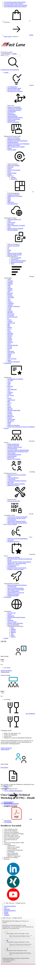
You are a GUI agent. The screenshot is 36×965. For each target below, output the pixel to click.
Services (6, 428)
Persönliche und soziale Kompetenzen (17, 140)
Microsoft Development (17, 262)
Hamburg (13, 630)
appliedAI (10, 284)
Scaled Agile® (11, 419)
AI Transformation (12, 86)
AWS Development (16, 257)
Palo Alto (9, 415)
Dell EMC (10, 312)
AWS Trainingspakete (13, 591)
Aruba (9, 287)
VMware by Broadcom (13, 361)
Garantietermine (11, 111)
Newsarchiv (10, 540)
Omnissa (9, 340)
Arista (9, 285)
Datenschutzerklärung (10, 910)
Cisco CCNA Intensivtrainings (15, 588)
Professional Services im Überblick (16, 474)
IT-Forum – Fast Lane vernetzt (15, 569)
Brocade (9, 294)
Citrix (8, 300)
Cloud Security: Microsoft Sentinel (16, 521)
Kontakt (14, 53)
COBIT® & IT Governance (14, 196)
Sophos (9, 354)
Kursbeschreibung (9, 802)
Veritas (9, 360)
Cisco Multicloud (11, 389)
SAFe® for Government (13, 170)
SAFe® (9, 168)
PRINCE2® (10, 202)
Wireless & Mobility (12, 230)
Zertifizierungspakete (13, 595)
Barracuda (10, 293)
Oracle (9, 343)
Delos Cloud (10, 314)
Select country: (8, 36)
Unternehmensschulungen (14, 110)
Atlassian (13, 177)
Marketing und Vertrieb (13, 145)
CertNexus (10, 296)
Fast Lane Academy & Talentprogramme (18, 450)
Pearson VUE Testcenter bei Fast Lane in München (21, 426)
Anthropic (10, 282)
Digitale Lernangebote (13, 122)
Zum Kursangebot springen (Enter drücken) (15, 5)
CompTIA (10, 305)
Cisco (8, 299)
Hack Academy (11, 453)
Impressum (7, 909)
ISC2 (8, 330)
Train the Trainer (11, 149)
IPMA (9, 197)
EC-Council (10, 315)
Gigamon (9, 321)
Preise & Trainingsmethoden (11, 803)
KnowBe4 (10, 333)
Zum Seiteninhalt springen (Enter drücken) (15, 6)
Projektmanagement (12, 142)
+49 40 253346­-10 (6, 53)
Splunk (9, 355)
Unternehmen (7, 597)
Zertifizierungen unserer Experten (16, 617)
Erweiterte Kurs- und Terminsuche (10, 69)
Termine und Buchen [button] (6, 670)
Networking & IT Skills (13, 89)
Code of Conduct (11, 621)
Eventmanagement (12, 448)
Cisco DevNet (14, 259)
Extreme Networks (12, 317)
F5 (8, 318)
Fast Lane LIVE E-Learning (14, 91)
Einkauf (9, 148)
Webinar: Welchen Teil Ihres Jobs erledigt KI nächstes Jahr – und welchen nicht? (19, 562)
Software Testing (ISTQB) (14, 254)
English (31, 35)
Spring (12, 263)
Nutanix (9, 337)
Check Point (10, 297)
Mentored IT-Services (13, 485)
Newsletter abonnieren (13, 541)
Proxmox (9, 346)
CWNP (9, 308)
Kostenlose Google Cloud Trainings (16, 568)
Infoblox (9, 327)
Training (6, 72)
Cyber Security (11, 222)
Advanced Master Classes (14, 88)
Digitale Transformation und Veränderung (18, 143)
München (13, 632)
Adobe (9, 279)
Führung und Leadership (13, 139)
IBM (8, 325)
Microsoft (9, 334)
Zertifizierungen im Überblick (15, 379)
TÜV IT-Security (11, 358)
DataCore (9, 311)
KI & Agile (10, 167)
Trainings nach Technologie (14, 108)
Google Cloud (11, 322)
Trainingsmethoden (12, 116)
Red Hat (9, 348)
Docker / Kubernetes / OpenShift (16, 225)
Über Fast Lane (11, 613)
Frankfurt (13, 629)
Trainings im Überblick (13, 137)
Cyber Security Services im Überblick (17, 517)
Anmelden (7, 915)
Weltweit (13, 636)
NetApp (9, 336)
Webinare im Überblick (13, 557)
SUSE (9, 357)
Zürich (12, 635)
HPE (8, 324)
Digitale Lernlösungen (13, 444)
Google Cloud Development (18, 260)
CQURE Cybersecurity (13, 306)
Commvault (10, 303)
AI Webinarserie (11, 566)
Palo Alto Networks (12, 345)
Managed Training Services (14, 447)
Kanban (9, 174)
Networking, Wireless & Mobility (16, 483)
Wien (12, 633)
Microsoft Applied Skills (13, 410)
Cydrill (9, 309)
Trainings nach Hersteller (14, 107)
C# (8, 248)
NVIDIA (9, 339)
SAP (8, 349)
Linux (9, 227)
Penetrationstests (11, 519)
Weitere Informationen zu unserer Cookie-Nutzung (15, 958)
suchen (2, 55)
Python (9, 250)
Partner (9, 618)
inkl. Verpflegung (30, 713)
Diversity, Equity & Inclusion (15, 623)
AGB (5, 907)
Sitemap (6, 913)
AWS (8, 291)
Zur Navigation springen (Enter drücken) (15, 2)
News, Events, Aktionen (10, 524)
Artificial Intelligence (13, 477)
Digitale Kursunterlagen (13, 119)
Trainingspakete (11, 114)
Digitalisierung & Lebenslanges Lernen (17, 451)
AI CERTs (10, 281)
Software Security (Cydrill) (14, 253)
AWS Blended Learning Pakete (15, 589)
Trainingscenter (11, 120)
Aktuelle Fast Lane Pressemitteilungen (17, 538)
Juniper (9, 331)
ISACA (9, 328)
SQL (8, 251)
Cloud (9, 221)
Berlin (12, 627)
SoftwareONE (11, 352)
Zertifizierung (7, 363)
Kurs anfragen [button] (4, 767)
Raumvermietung (11, 456)
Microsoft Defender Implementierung (17, 522)
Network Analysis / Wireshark (15, 228)
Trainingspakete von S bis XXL (15, 592)
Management (10, 616)
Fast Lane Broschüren (13, 624)
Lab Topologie (8, 822)
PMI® (9, 200)
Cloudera (9, 302)
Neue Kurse (10, 113)
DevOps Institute (11, 173)
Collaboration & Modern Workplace (16, 480)
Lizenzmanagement (12, 203)
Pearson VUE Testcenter (13, 459)
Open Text (10, 342)
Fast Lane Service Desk (13, 501)
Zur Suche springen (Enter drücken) (13, 3)
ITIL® (9, 199)
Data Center (10, 224)
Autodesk (9, 290)
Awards (9, 614)
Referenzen (10, 620)
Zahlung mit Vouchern (13, 594)
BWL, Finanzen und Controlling (16, 146)
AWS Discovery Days (13, 565)
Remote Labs (10, 457)
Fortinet (9, 320)
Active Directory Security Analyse (16, 518)
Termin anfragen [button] (5, 672)
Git (8, 247)
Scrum (9, 171)
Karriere (6, 638)
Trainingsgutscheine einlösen (15, 117)
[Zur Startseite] (13, 50)
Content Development (13, 445)
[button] (15, 36)
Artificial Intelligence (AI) (14, 219)
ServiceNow (14, 179)
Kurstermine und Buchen (10, 805)
